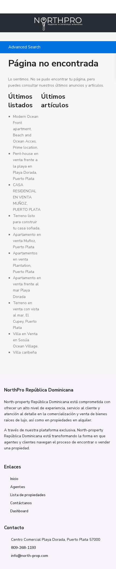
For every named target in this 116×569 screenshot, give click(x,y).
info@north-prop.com (29, 555)
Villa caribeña (25, 352)
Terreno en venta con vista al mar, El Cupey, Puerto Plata (26, 315)
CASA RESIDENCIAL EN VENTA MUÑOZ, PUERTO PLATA (26, 197)
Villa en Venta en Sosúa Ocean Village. (25, 340)
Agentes (17, 487)
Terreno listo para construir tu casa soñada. (26, 222)
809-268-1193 (23, 547)
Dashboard (19, 511)
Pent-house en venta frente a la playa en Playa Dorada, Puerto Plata (25, 166)
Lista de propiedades (28, 495)
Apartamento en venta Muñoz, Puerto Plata (27, 241)
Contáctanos (21, 503)
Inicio (14, 478)
